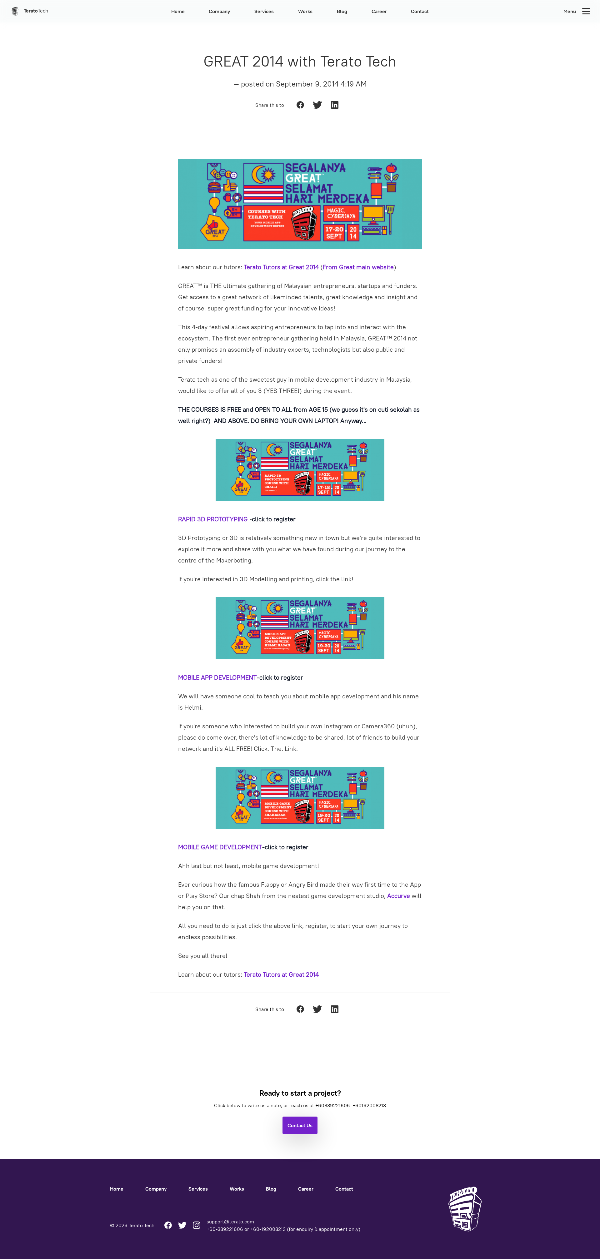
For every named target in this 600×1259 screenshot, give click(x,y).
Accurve (398, 896)
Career (379, 11)
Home (178, 11)
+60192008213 (369, 1105)
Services (264, 11)
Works (305, 11)
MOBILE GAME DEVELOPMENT (220, 847)
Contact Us (300, 1125)
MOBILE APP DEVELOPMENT (217, 677)
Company (219, 11)
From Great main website (358, 267)
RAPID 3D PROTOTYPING (213, 519)
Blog (342, 11)
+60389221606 (333, 1105)
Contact (420, 11)
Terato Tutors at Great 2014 (281, 267)
